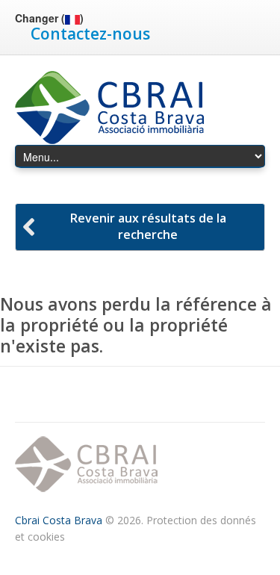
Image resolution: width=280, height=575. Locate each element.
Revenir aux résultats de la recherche (148, 226)
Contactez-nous (90, 33)
